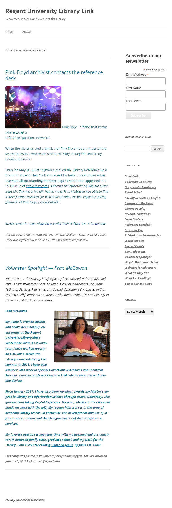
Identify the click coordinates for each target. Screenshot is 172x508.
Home (9, 32)
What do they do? (137, 273)
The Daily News (135, 251)
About (27, 32)
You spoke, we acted (138, 284)
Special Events (134, 246)
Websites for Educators (140, 268)
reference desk (28, 240)
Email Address (137, 74)
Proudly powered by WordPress (25, 500)
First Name (134, 88)
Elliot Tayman (77, 234)
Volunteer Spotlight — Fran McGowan (46, 267)
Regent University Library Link (49, 11)
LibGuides (17, 354)
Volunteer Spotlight (52, 456)
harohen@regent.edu (74, 240)
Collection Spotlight (138, 182)
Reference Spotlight (138, 225)
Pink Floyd (11, 240)
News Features (45, 234)
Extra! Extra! (133, 192)
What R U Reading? (137, 278)
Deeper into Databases (140, 187)
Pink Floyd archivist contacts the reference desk (54, 75)
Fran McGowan (96, 234)
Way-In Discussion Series (141, 262)
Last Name (133, 100)
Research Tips (134, 230)
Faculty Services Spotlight (142, 198)
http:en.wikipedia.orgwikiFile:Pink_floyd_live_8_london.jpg (65, 223)
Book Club (132, 176)
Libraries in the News (139, 203)
